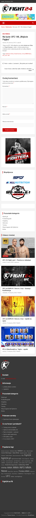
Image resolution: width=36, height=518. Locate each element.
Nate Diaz (16, 471)
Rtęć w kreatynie (7, 432)
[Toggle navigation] (3, 23)
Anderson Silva (10, 53)
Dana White (15, 453)
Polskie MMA (24, 471)
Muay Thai (10, 471)
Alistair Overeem (5, 451)
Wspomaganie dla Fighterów (10, 227)
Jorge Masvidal (9, 462)
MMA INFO (19, 467)
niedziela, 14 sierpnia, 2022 (10, 292)
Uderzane (5, 223)
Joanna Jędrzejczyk (25, 460)
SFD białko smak (7, 436)
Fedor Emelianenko (17, 455)
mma (23, 53)
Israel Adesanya (9, 460)
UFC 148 (7, 55)
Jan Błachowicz (17, 460)
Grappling (5, 221)
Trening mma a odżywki (9, 427)
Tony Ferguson (27, 473)
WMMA (12, 476)
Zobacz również (8, 235)
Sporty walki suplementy (10, 434)
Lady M (19, 42)
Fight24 (27, 455)
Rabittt (19, 292)
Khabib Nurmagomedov (11, 464)
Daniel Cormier (23, 453)
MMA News (28, 53)
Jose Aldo (15, 462)
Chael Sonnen (17, 53)
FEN (22, 455)
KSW (27, 465)
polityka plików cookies (9, 387)
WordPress (31, 515)
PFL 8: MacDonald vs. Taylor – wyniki (15, 349)
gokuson (17, 262)
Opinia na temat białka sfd (10, 430)
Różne (4, 229)
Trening (5, 225)
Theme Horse (11, 515)
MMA (9, 467)
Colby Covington (29, 451)
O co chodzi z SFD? (8, 439)
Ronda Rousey (7, 473)
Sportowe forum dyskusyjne (11, 419)
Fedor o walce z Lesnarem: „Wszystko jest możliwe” (18, 63)
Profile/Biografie (7, 218)
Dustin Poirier (9, 455)
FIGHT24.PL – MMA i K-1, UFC (22, 513)
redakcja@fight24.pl (10, 378)
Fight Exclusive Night (16, 458)
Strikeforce (21, 473)
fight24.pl (6, 458)
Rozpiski (5, 256)
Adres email (6, 114)
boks (25, 451)
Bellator (20, 451)
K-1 (27, 462)
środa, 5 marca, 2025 (8, 262)
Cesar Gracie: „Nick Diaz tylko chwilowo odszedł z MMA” (18, 69)
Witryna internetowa (8, 121)
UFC (4, 55)
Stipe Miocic (15, 473)
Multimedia (6, 34)
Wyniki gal (5, 216)
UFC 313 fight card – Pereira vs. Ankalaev (17, 260)
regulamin (6, 389)
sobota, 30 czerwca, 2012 (9, 42)
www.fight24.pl (18, 476)
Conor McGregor (6, 453)
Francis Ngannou (25, 458)
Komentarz (6, 86)
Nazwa (5, 106)
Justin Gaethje (22, 462)
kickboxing (22, 465)
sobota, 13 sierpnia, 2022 (9, 323)
